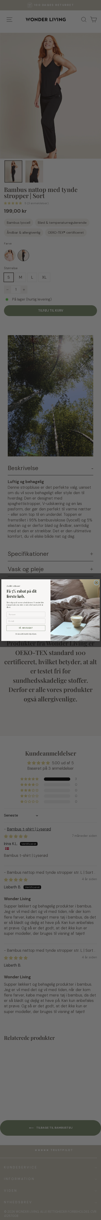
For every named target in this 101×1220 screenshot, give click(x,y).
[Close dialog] (96, 582)
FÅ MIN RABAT (26, 628)
